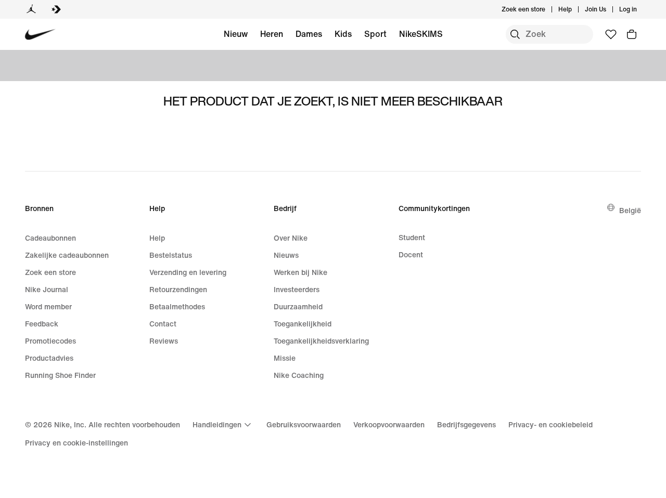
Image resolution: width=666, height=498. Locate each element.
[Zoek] (515, 34)
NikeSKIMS (421, 34)
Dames (309, 34)
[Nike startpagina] (40, 34)
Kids (343, 34)
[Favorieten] (610, 34)
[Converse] (56, 9)
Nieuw (236, 34)
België (630, 210)
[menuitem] (575, 9)
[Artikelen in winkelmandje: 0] (631, 34)
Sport (375, 34)
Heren (271, 34)
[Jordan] (31, 9)
